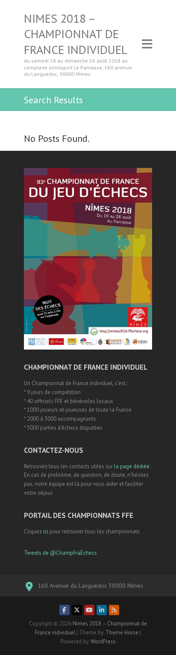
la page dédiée (132, 466)
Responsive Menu (147, 43)
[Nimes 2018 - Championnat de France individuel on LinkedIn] (102, 610)
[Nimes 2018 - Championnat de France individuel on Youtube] (89, 610)
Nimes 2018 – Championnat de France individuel (75, 34)
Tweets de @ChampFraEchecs (60, 552)
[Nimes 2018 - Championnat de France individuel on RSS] (114, 610)
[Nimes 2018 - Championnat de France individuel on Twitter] (77, 610)
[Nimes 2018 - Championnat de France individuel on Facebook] (64, 610)
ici (45, 531)
